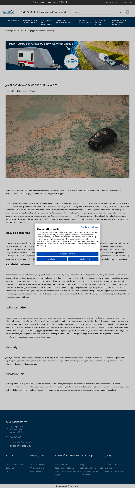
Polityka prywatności (89, 227)
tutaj (44, 245)
